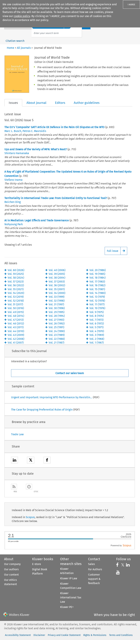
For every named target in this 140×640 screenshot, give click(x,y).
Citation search (15, 40)
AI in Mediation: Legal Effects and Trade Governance (36, 220)
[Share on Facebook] (47, 460)
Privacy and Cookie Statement (64, 635)
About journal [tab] (36, 103)
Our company (12, 564)
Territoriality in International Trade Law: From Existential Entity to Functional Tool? (55, 198)
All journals (24, 47)
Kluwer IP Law (68, 578)
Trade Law (17, 434)
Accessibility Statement (18, 635)
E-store (36, 564)
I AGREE (131, 4)
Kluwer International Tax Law (70, 597)
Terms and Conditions (121, 635)
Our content (11, 574)
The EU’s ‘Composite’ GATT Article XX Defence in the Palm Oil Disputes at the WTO (54, 127)
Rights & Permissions (94, 635)
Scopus (30, 517)
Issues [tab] (13, 103)
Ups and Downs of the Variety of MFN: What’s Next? (35, 149)
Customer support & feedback (94, 579)
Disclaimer (39, 635)
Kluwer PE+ (67, 607)
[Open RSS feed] (14, 486)
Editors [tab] (60, 103)
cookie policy (22, 16)
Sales (91, 564)
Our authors (11, 569)
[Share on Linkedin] (14, 460)
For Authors (95, 569)
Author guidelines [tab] (87, 103)
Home (10, 47)
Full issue (112, 250)
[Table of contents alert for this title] (29, 486)
